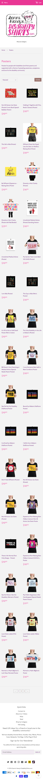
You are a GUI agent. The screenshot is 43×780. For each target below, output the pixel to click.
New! (21, 719)
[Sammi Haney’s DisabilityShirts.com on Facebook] (12, 762)
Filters (38, 80)
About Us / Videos (21, 714)
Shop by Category (21, 722)
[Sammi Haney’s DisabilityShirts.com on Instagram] (19, 762)
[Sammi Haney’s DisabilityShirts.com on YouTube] (22, 762)
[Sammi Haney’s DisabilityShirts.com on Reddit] (26, 762)
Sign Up (37, 752)
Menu (6, 3)
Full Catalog (21, 725)
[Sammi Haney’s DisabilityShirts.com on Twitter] (8, 762)
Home (3, 50)
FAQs (21, 716)
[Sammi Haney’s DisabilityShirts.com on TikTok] (33, 763)
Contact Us (21, 711)
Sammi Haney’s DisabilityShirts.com (22, 768)
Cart (40, 3)
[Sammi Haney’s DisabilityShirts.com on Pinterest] (15, 762)
